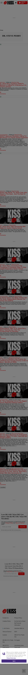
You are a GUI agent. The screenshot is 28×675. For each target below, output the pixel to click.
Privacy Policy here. (11, 658)
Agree (14, 661)
